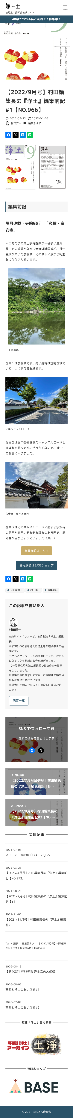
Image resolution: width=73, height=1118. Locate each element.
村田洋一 (35, 590)
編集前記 (52, 590)
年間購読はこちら (36, 551)
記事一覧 (19, 700)
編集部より (34, 123)
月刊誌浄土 (16, 590)
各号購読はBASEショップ (36, 565)
